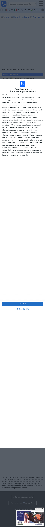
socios (24, 95)
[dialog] (22, 263)
